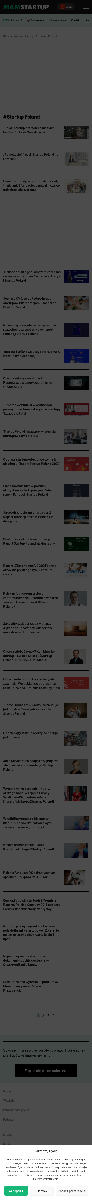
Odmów (42, 1191)
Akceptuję (16, 1191)
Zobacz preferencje (71, 1191)
